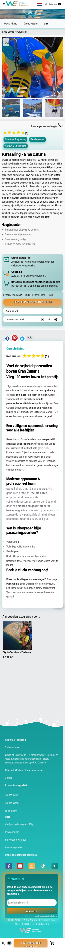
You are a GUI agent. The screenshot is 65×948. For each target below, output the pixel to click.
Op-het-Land (10, 23)
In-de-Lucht (8, 31)
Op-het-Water (31, 23)
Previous (3, 108)
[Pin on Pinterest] (15, 337)
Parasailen (21, 31)
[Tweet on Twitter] (22, 337)
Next (61, 108)
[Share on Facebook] (7, 337)
